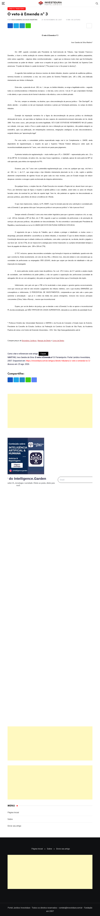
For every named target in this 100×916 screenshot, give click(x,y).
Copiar (43, 354)
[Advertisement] (50, 411)
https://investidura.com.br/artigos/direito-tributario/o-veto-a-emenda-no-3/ (58, 361)
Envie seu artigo (14, 826)
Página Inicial (13, 812)
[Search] (97, 3)
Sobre (10, 819)
